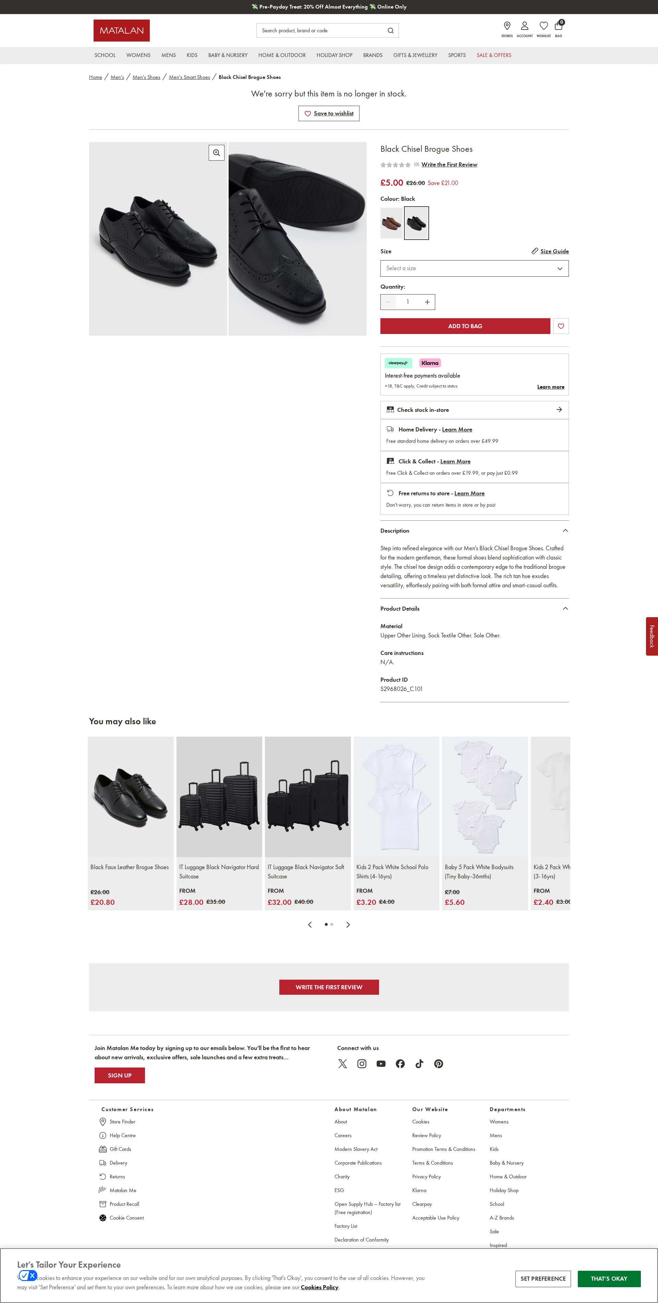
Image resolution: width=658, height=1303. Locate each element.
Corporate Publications (358, 1163)
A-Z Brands (502, 1217)
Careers (343, 1135)
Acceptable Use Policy (435, 1217)
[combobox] (474, 268)
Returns (117, 1176)
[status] (408, 302)
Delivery (118, 1163)
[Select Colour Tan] (391, 223)
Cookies (420, 1121)
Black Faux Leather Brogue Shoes (129, 867)
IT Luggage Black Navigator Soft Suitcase (306, 871)
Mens (496, 1135)
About (340, 1121)
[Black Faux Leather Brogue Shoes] (131, 797)
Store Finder (122, 1121)
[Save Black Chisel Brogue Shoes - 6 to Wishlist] (307, 113)
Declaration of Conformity (361, 1239)
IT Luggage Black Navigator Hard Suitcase (219, 871)
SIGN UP (120, 1075)
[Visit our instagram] (361, 1063)
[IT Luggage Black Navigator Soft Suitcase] (308, 797)
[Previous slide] (310, 924)
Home (95, 77)
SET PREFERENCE (543, 1278)
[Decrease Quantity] (388, 302)
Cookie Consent (127, 1217)
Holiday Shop (504, 1190)
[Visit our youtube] (381, 1063)
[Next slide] (348, 924)
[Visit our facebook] (400, 1063)
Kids (494, 1149)
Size (385, 251)
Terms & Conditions (432, 1163)
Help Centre (123, 1135)
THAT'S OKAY (609, 1278)
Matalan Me (123, 1190)
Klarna (419, 1190)
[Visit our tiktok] (419, 1063)
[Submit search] (390, 30)
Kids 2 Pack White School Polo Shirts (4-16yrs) (392, 871)
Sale (494, 1231)
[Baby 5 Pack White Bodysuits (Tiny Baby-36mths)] (485, 797)
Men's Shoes (146, 77)
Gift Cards (120, 1149)
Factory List (345, 1226)
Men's (117, 77)
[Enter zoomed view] (216, 153)
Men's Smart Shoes (189, 77)
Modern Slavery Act (355, 1149)
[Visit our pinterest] (438, 1063)
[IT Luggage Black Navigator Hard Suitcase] (219, 797)
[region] (329, 1275)
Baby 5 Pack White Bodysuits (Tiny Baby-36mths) (479, 871)
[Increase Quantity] (427, 302)
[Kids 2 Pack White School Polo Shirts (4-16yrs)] (397, 797)
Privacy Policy (426, 1176)
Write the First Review (449, 164)
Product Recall (124, 1204)
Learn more (550, 386)
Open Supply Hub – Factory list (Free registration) (367, 1208)
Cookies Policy (320, 1287)
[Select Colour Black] (416, 223)
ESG (339, 1190)
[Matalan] (121, 31)
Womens (499, 1121)
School (497, 1204)
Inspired (498, 1245)
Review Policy (426, 1135)
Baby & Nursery (507, 1163)
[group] (102, 898)
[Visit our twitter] (342, 1063)
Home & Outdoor (508, 1176)
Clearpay (422, 1204)
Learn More (457, 429)
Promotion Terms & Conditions (443, 1149)
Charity (342, 1176)
